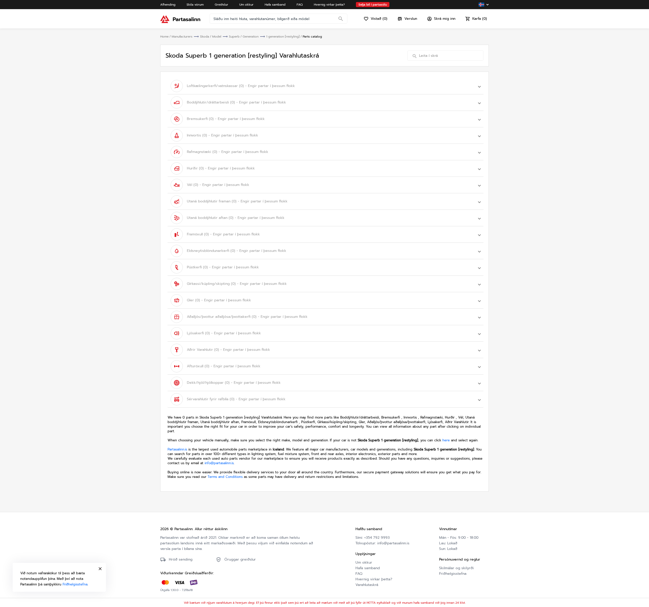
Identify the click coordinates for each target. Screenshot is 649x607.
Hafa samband (367, 568)
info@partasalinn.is (219, 463)
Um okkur (363, 562)
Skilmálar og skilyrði (456, 568)
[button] (325, 86)
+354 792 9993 (377, 537)
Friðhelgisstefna (452, 573)
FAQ (358, 573)
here (446, 440)
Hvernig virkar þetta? (373, 579)
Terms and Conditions (225, 476)
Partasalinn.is (177, 449)
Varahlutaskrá (366, 584)
